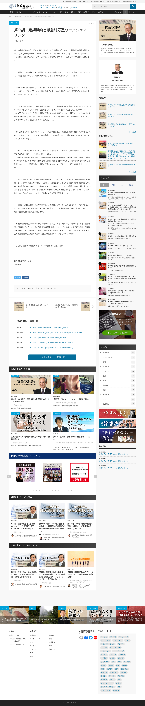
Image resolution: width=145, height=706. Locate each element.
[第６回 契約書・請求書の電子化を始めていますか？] (73, 422)
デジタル (121, 644)
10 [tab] (62, 490)
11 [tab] (65, 490)
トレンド (54, 12)
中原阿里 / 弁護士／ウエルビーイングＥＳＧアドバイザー (122, 283)
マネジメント (92, 608)
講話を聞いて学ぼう (108, 687)
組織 (66, 12)
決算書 (109, 669)
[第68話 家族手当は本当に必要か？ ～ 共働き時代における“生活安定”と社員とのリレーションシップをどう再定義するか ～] (52, 559)
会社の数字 (105, 662)
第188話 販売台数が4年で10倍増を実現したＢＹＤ (122, 267)
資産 (38, 12)
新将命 (124, 665)
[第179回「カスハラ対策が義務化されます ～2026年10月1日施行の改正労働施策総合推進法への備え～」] (52, 511)
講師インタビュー (107, 683)
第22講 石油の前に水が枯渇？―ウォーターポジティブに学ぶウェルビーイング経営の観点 (122, 278)
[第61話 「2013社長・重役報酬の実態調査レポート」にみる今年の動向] (31, 384)
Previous (9, 476)
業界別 (73, 12)
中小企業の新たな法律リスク (51, 534)
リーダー (46, 12)
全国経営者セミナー (97, 1)
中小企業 (122, 655)
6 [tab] (49, 490)
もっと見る (132, 132)
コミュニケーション (108, 644)
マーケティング (29, 12)
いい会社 (104, 637)
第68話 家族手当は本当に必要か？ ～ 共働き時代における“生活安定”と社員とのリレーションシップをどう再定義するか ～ (52, 575)
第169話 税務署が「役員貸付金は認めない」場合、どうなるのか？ (121, 302)
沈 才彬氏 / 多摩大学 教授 (115, 270)
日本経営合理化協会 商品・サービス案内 (75, 1)
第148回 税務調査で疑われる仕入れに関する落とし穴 (121, 193)
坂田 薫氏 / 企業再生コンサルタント (118, 306)
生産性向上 (114, 672)
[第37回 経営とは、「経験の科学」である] (72, 615)
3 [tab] (40, 490)
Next (95, 476)
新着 (11, 12)
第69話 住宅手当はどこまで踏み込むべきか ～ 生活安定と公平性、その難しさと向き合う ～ (24, 526)
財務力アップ (105, 690)
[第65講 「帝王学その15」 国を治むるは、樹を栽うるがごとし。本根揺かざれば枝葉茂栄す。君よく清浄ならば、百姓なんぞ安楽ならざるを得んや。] (130, 615)
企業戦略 (19, 12)
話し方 (112, 679)
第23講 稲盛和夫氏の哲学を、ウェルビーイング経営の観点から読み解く (80, 574)
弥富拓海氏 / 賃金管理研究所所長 (21, 408)
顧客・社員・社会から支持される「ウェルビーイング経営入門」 (81, 581)
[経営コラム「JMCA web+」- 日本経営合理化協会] (24, 6)
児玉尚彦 (127, 662)
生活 (93, 12)
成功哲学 (86, 12)
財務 (119, 687)
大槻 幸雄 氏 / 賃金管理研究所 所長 (26, 536)
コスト (127, 640)
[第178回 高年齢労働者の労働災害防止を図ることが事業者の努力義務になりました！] (81, 511)
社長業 (62, 608)
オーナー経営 (105, 640)
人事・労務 (14, 22)
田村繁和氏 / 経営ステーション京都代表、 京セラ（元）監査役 (122, 229)
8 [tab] (55, 490)
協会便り (100, 12)
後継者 (103, 665)
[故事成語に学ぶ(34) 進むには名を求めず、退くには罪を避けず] (31, 422)
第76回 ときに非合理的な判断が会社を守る (122, 236)
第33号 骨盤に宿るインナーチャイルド (120, 255)
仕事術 (112, 658)
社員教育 (124, 672)
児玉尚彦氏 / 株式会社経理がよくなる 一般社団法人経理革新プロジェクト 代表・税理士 (122, 198)
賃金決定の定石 (18, 532)
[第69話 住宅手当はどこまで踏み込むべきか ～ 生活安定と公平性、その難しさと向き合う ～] (24, 511)
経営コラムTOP (14, 635)
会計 (113, 662)
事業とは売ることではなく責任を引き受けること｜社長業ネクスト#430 (122, 291)
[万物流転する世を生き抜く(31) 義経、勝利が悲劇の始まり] (101, 615)
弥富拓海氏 (31, 288)
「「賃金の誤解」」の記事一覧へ (52, 357)
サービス (4, 608)
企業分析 (121, 658)
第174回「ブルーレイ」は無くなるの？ (120, 245)
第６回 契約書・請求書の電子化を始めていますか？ (72, 438)
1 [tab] (33, 490)
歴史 (102, 669)
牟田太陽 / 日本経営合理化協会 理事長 (119, 238)
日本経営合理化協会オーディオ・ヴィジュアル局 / (122, 212)
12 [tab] (68, 490)
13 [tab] (71, 490)
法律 (116, 669)
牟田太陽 (104, 672)
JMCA (70, 702)
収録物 (131, 185)
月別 (113, 185)
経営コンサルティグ (113, 1)
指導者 (111, 665)
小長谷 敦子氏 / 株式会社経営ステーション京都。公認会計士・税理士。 (121, 224)
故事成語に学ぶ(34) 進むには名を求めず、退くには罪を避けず (30, 438)
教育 (79, 12)
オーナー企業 (123, 637)
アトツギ (113, 637)
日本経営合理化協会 (129, 1)
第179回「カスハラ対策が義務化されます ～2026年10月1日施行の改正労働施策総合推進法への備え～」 (52, 527)
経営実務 (121, 676)
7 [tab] (52, 490)
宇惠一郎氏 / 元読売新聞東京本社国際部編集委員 (26, 446)
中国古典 (113, 655)
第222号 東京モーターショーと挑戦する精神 (71, 399)
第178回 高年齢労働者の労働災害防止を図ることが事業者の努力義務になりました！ (80, 526)
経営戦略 (104, 679)
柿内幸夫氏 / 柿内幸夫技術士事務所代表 (65, 406)
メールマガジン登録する (118, 333)
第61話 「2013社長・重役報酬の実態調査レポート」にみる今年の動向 (31, 400)
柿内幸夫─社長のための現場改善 (66, 403)
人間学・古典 (121, 608)
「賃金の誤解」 (19, 41)
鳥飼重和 (116, 690)
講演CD (118, 683)
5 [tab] (46, 490)
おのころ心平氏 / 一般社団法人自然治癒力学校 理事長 (122, 258)
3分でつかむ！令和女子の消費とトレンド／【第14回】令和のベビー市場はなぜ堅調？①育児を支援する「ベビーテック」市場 (122, 207)
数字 (61, 12)
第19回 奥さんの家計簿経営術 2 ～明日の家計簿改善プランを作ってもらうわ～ (122, 220)
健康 (32, 608)
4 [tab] (43, 490)
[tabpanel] (25, 474)
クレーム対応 (117, 640)
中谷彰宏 (104, 658)
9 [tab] (59, 490)
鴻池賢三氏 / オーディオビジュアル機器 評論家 (122, 248)
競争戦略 (112, 676)
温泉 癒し (124, 669)
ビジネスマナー (115, 647)
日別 (104, 185)
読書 (119, 679)
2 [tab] (36, 490)
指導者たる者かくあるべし (21, 443)
